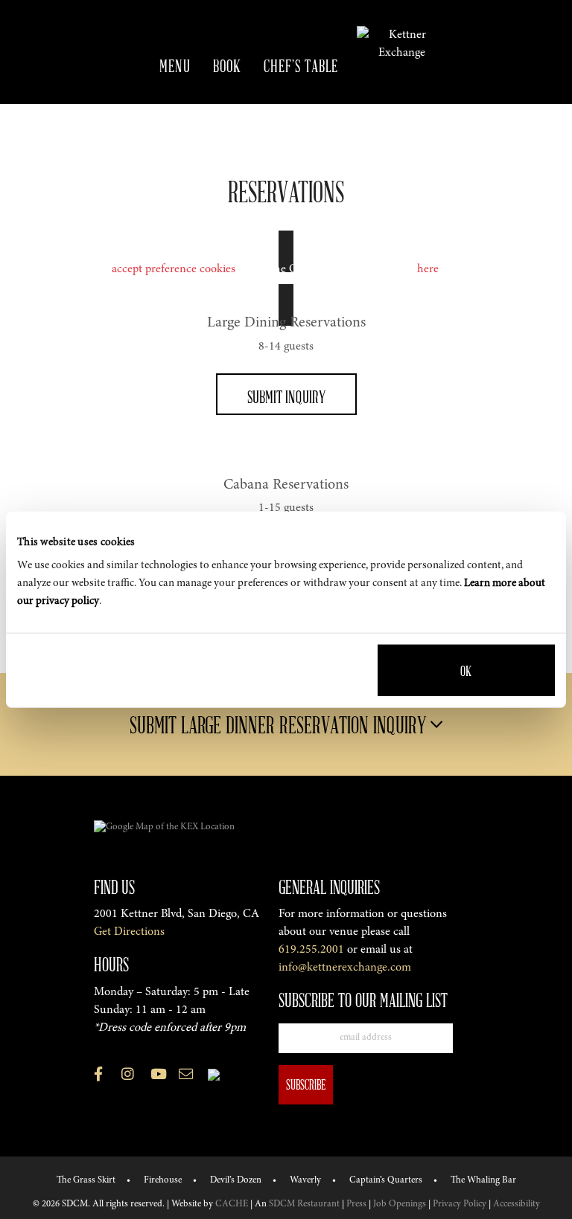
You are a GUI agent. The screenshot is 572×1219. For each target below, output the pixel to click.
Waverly (305, 1180)
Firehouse (163, 1180)
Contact (345, 133)
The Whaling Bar (483, 1180)
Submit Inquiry (286, 396)
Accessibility (516, 1204)
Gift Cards (210, 133)
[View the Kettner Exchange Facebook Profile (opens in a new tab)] (98, 1076)
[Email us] (186, 1076)
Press (356, 1204)
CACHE (231, 1204)
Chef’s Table (301, 65)
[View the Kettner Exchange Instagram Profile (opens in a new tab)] (127, 1076)
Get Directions (129, 932)
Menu (175, 65)
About (281, 133)
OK (465, 670)
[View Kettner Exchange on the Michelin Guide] (214, 1074)
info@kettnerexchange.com (345, 968)
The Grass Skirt (86, 1180)
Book (227, 65)
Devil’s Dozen (235, 1180)
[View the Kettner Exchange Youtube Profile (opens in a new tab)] (158, 1076)
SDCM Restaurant (304, 1204)
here (428, 269)
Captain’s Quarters (385, 1180)
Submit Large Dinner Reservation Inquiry (280, 724)
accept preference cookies (173, 269)
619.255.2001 (311, 950)
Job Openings (399, 1204)
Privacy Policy (459, 1204)
